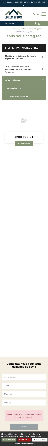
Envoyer (24, 427)
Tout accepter (9, 439)
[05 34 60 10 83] (34, 14)
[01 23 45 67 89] (38, 14)
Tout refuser (24, 439)
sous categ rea (14, 88)
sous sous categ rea (19, 96)
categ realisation (12, 80)
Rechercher (30, 14)
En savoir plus (24, 143)
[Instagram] (38, 23)
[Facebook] (35, 23)
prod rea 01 (24, 137)
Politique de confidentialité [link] (24, 443)
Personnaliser (40, 439)
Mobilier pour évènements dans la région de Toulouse (20, 57)
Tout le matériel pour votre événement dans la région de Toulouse (18, 69)
